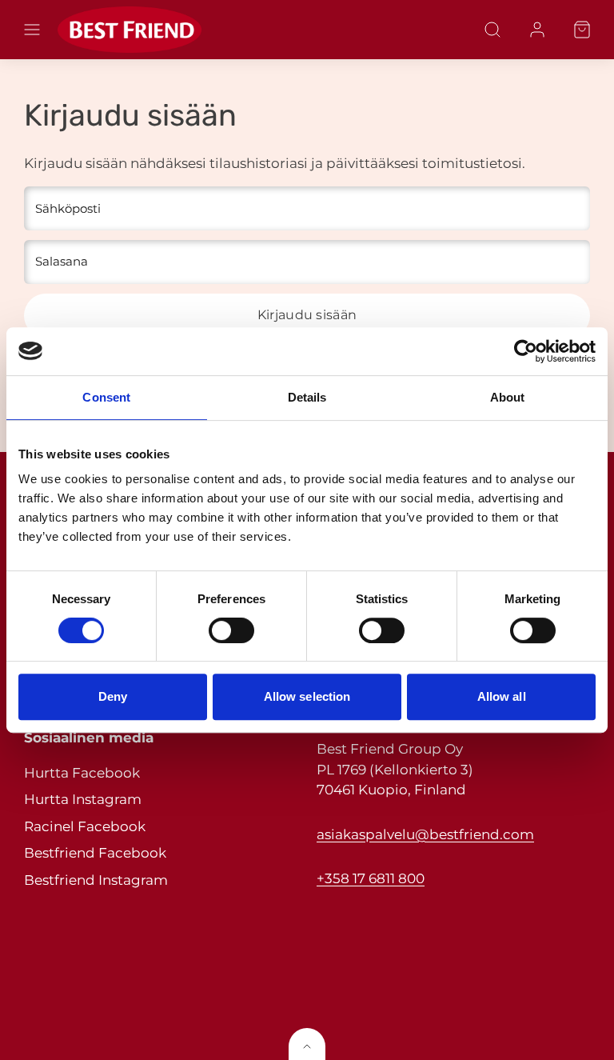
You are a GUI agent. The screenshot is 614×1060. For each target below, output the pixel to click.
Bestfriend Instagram (96, 880)
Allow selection (307, 696)
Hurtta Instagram (83, 799)
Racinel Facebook (85, 826)
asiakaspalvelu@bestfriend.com (425, 834)
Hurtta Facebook (82, 773)
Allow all (501, 696)
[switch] (231, 630)
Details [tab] (307, 397)
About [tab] (507, 397)
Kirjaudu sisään (307, 314)
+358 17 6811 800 (371, 878)
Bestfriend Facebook (95, 853)
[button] (32, 29)
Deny (112, 696)
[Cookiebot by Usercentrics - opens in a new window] (526, 351)
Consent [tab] (106, 397)
